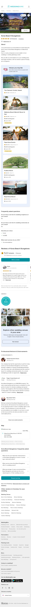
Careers (13, 526)
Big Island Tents (11, 398)
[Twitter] (6, 588)
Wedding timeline (16, 557)
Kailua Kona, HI (7, 41)
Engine (20, 547)
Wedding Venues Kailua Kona (8, 444)
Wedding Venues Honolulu (7, 441)
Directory (3, 537)
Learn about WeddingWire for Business (10, 571)
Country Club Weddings (6, 499)
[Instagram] (12, 588)
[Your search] (2, 15)
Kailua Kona (16, 10)
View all (25, 30)
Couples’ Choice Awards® (19, 537)
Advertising (26, 526)
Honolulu (8, 10)
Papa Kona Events (9, 142)
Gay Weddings (4, 539)
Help (2, 549)
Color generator (26, 557)
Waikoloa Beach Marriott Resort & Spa (14, 113)
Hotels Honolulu (18, 441)
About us (12, 524)
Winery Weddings (18, 497)
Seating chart (14, 547)
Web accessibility (12, 531)
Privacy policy (12, 529)
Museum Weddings (21, 505)
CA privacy (3, 531)
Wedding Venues (5, 494)
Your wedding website (6, 545)
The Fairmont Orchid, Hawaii (13, 90)
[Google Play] (17, 581)
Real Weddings (4, 559)
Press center (20, 526)
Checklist (15, 545)
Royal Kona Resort (9, 196)
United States (8, 595)
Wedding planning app (6, 555)
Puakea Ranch (8, 170)
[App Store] (6, 581)
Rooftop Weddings (5, 502)
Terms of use (4, 529)
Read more (8, 280)
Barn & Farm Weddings (6, 497)
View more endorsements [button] (15, 420)
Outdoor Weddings (5, 515)
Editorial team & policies (22, 524)
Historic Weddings (5, 510)
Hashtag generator (17, 555)
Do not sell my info (21, 529)
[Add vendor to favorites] (28, 15)
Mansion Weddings (16, 502)
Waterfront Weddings (16, 513)
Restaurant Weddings (19, 499)
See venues (15, 341)
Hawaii (3, 10)
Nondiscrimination (5, 526)
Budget (27, 545)
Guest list (21, 545)
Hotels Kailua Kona (20, 444)
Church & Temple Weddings (7, 505)
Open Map (25, 430)
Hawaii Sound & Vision (13, 358)
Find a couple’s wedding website (9, 565)
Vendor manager (5, 547)
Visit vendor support (6, 573)
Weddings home (5, 524)
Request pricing (15, 478)
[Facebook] (2, 588)
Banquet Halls (15, 510)
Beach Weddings (5, 513)
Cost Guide (26, 547)
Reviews (9, 537)
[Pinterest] (9, 588)
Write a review (15, 260)
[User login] (29, 7)
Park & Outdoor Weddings (16, 507)
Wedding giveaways (6, 557)
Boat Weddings (4, 507)
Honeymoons (13, 559)
